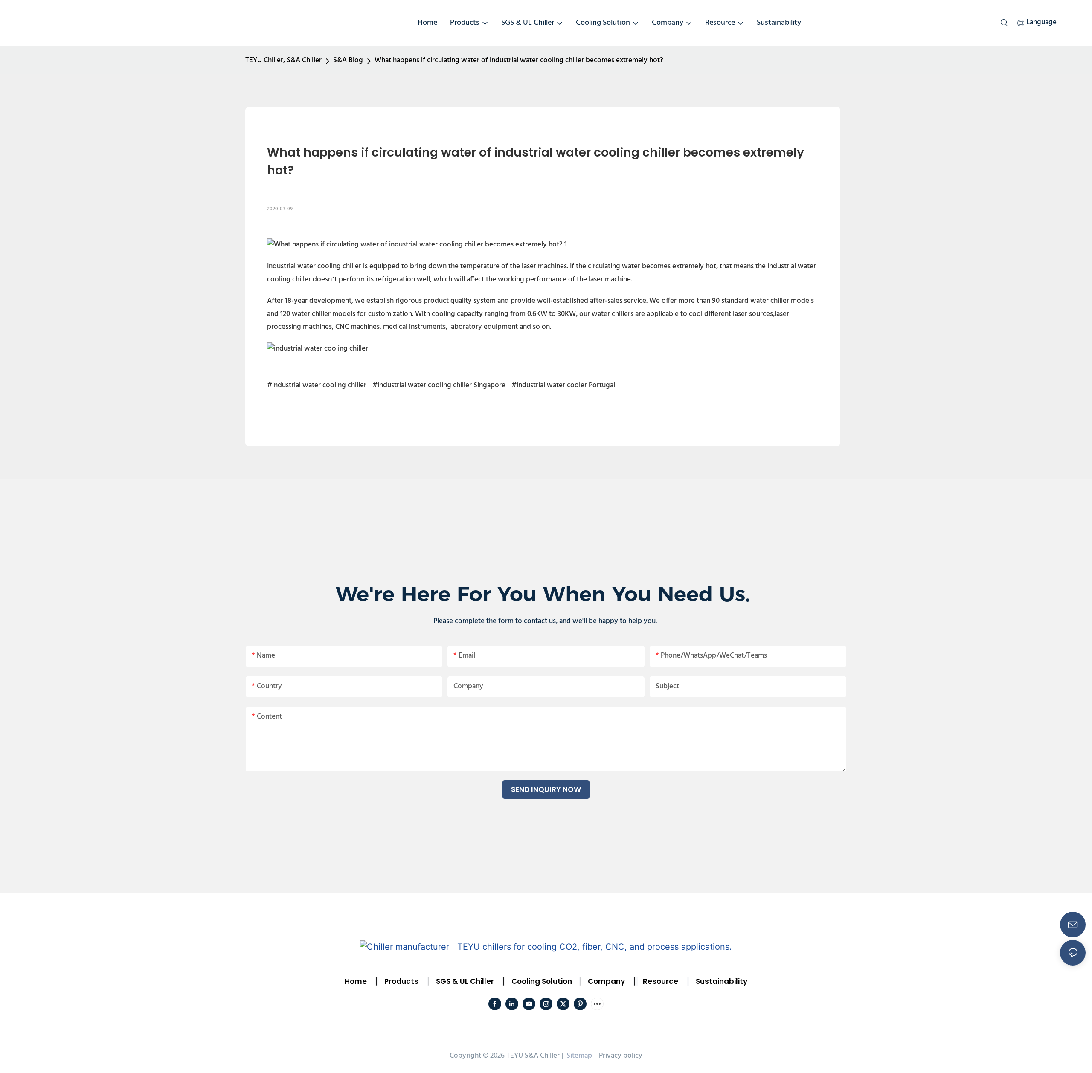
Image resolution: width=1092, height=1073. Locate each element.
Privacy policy (620, 1055)
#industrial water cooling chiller (316, 385)
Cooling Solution (541, 981)
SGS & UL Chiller (465, 981)
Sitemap (578, 1055)
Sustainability (721, 981)
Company (606, 981)
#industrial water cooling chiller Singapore (438, 385)
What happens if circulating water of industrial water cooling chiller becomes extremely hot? (519, 60)
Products (400, 981)
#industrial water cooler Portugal (563, 385)
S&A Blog (348, 60)
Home (356, 981)
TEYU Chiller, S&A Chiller (283, 60)
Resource (660, 981)
